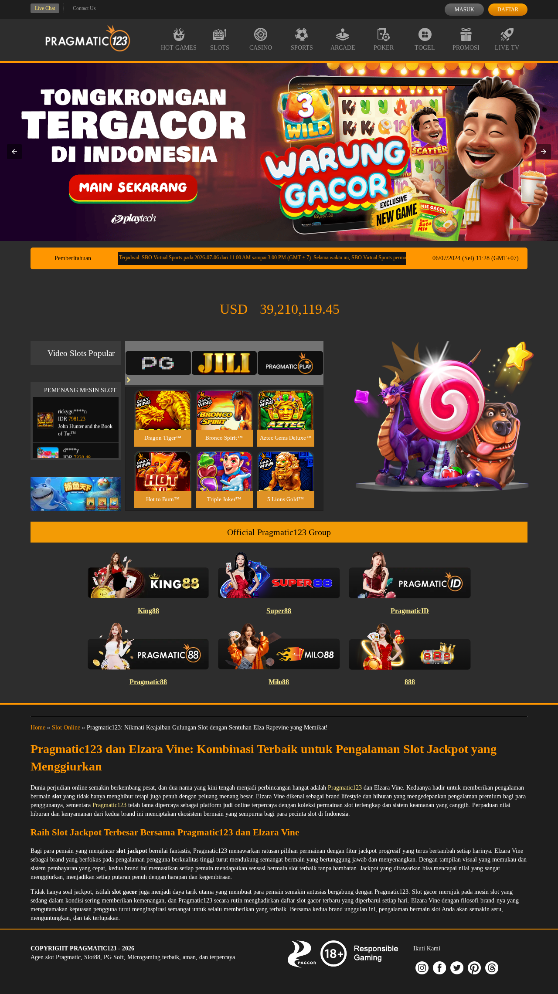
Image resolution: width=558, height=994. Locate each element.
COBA (162, 399)
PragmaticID (410, 611)
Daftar (507, 10)
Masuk (464, 10)
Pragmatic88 (148, 682)
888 (410, 682)
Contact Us (84, 8)
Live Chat (45, 8)
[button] (14, 151)
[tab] (158, 363)
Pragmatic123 (345, 787)
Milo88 (279, 682)
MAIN (163, 419)
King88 (148, 611)
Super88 (278, 611)
